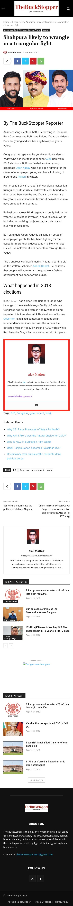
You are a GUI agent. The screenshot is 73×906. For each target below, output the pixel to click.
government (37, 413)
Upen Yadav (23, 167)
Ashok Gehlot (41, 266)
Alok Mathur (14, 52)
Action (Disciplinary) (10, 637)
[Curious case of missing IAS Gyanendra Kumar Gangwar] (13, 614)
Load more (35, 780)
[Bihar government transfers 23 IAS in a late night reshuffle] (13, 596)
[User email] (36, 405)
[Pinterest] (33, 61)
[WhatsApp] (41, 61)
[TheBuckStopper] (36, 8)
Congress (22, 413)
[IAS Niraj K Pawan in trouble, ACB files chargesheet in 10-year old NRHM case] (13, 633)
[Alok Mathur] (5, 52)
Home (6, 22)
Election (46, 30)
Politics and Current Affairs (29, 30)
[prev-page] (5, 645)
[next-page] (11, 645)
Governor (9, 318)
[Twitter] (25, 61)
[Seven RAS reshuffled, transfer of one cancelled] (13, 748)
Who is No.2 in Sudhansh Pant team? (29, 441)
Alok (48, 158)
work (48, 413)
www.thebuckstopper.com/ (20, 396)
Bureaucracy (18, 22)
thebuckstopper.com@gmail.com (34, 854)
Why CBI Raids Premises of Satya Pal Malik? (33, 429)
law (24, 381)
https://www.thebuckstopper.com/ (36, 556)
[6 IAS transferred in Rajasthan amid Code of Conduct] (13, 767)
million (22, 176)
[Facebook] (17, 61)
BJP (13, 413)
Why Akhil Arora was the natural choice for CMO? (36, 435)
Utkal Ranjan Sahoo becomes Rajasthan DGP (33, 447)
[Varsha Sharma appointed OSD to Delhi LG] (13, 729)
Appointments (33, 22)
